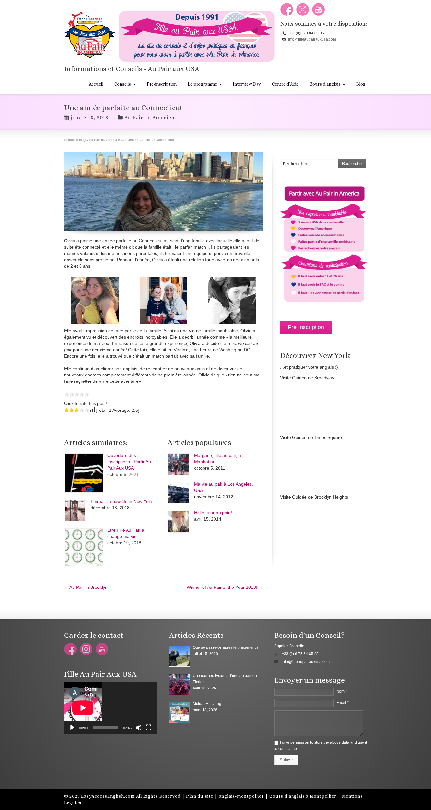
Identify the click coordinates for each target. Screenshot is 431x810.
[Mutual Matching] (179, 712)
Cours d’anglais (325, 83)
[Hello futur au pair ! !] (178, 522)
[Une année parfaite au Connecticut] (163, 191)
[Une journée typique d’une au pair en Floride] (179, 684)
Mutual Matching (207, 703)
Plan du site (199, 796)
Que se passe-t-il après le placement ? (226, 647)
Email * (342, 703)
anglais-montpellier (241, 796)
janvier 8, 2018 (89, 118)
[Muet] (138, 727)
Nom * (341, 691)
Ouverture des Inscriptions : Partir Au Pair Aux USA (129, 461)
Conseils (122, 83)
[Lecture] (72, 727)
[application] (110, 708)
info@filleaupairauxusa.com (312, 39)
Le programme (202, 83)
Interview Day (247, 83)
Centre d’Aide (285, 83)
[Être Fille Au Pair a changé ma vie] (83, 547)
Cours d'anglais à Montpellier (302, 796)
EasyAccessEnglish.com (108, 796)
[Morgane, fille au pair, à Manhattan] (178, 464)
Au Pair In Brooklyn (86, 587)
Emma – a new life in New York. (122, 501)
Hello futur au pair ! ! (214, 512)
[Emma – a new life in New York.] (75, 510)
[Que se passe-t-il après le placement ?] (179, 656)
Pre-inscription (162, 83)
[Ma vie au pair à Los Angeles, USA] (178, 493)
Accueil (96, 83)
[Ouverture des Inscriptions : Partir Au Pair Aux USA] (83, 473)
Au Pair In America (149, 118)
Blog (360, 83)
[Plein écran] (148, 727)
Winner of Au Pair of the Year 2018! (225, 587)
